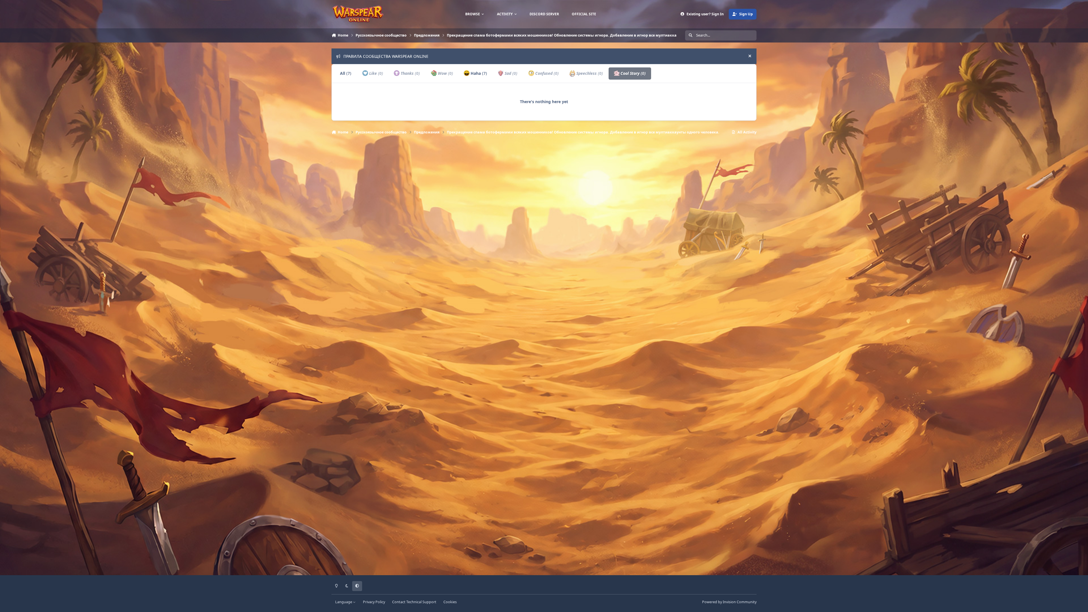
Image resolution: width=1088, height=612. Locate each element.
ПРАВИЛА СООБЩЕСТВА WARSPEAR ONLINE (385, 56)
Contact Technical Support (414, 602)
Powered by (729, 602)
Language (344, 602)
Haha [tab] (478, 73)
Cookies (450, 602)
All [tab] (345, 73)
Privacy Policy (374, 602)
